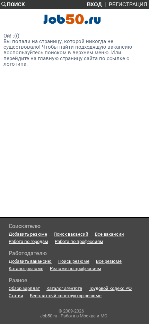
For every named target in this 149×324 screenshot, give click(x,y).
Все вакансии (109, 234)
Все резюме (109, 261)
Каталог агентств (64, 288)
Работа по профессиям (79, 241)
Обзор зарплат (24, 288)
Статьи (16, 295)
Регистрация (128, 4)
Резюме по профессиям (75, 268)
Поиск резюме (73, 261)
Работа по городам (28, 241)
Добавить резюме (28, 234)
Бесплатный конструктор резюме (66, 295)
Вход (94, 4)
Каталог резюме (26, 268)
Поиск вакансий (71, 234)
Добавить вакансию (30, 261)
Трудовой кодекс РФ (110, 288)
